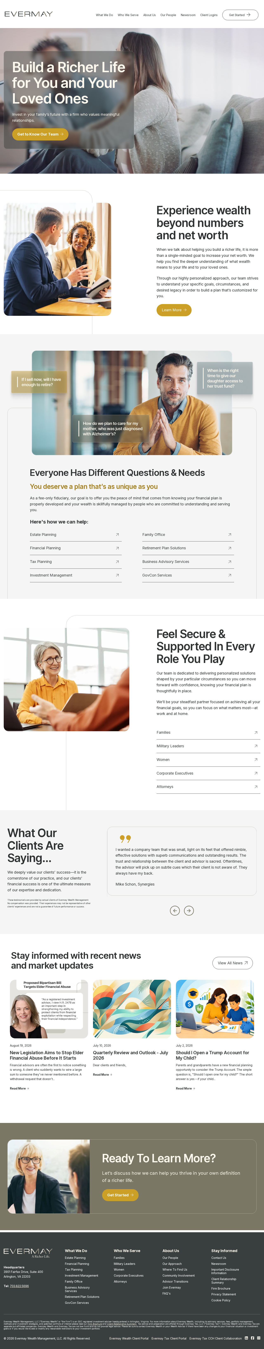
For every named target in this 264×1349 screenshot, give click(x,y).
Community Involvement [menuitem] (179, 1275)
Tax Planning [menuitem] (73, 1269)
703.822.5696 (19, 1286)
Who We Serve (128, 15)
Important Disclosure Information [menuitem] (225, 1271)
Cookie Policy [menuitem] (220, 1300)
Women (163, 759)
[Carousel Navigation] (182, 909)
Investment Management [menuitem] (81, 1275)
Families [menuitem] (119, 1257)
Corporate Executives (175, 773)
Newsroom (188, 15)
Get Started (237, 15)
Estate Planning (43, 534)
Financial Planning (45, 548)
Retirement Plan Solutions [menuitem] (82, 1296)
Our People (168, 15)
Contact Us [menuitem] (218, 1257)
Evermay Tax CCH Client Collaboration (216, 1338)
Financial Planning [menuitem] (77, 1263)
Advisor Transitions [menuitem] (175, 1281)
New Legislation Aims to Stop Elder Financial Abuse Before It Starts (47, 1055)
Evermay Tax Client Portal (169, 1338)
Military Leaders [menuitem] (124, 1263)
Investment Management (51, 575)
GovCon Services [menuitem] (77, 1302)
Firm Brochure (95, 1324)
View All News (230, 963)
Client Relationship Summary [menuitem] (223, 1280)
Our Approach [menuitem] (172, 1263)
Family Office (153, 534)
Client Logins (209, 15)
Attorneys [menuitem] (120, 1281)
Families (163, 732)
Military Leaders (170, 746)
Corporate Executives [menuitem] (129, 1275)
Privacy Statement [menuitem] (223, 1294)
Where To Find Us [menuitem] (175, 1269)
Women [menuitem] (119, 1269)
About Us (149, 15)
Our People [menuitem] (170, 1257)
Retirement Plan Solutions (164, 548)
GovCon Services (157, 575)
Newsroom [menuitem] (218, 1263)
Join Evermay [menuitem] (172, 1287)
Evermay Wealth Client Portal (129, 1338)
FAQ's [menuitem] (167, 1293)
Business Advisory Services (165, 561)
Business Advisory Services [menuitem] (77, 1289)
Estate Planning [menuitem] (75, 1257)
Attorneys (165, 786)
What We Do (104, 15)
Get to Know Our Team (38, 134)
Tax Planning (41, 561)
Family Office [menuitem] (73, 1281)
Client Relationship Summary (122, 1324)
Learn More (172, 310)
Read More (18, 1088)
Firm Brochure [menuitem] (220, 1288)
